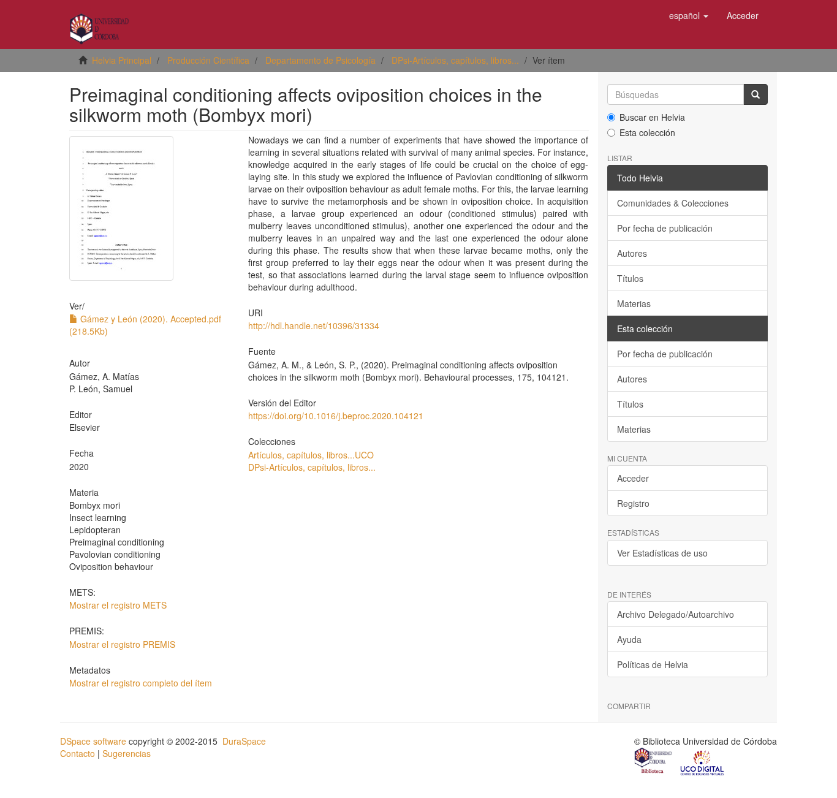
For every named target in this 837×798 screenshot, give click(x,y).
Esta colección (647, 132)
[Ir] (755, 94)
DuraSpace (244, 741)
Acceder (633, 478)
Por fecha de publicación (665, 228)
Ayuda (629, 639)
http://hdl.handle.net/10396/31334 (313, 325)
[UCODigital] (702, 762)
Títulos (630, 278)
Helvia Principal (121, 60)
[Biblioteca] (653, 762)
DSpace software (93, 741)
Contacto (77, 753)
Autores (632, 253)
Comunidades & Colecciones (673, 203)
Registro (633, 503)
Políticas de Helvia (652, 664)
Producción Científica (208, 60)
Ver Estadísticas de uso (662, 553)
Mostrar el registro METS (118, 605)
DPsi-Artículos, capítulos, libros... (455, 60)
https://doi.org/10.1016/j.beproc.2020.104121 (335, 415)
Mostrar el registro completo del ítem (140, 683)
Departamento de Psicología (320, 60)
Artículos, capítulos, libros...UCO (311, 455)
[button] (689, 15)
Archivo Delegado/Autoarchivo (675, 614)
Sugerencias (126, 753)
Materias (634, 303)
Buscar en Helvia (652, 117)
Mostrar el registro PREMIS (122, 644)
